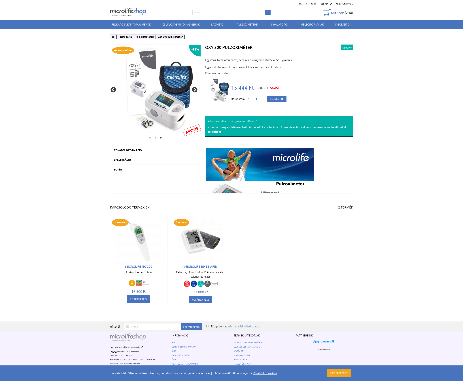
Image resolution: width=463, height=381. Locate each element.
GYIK (174, 350)
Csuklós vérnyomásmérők (181, 24)
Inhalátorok (280, 24)
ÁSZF (174, 359)
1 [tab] (150, 138)
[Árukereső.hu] (324, 343)
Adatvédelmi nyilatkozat (185, 363)
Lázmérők (218, 24)
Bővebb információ (265, 373)
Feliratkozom (191, 327)
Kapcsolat (326, 4)
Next (195, 90)
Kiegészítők (343, 24)
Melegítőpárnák (312, 24)
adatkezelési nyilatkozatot (244, 326)
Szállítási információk (184, 346)
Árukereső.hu (324, 349)
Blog (313, 4)
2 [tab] (155, 138)
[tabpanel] (155, 90)
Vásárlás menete (180, 355)
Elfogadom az (235, 326)
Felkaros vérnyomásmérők (131, 24)
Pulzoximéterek (248, 24)
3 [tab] (161, 138)
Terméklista (125, 36)
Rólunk (303, 4)
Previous (113, 90)
